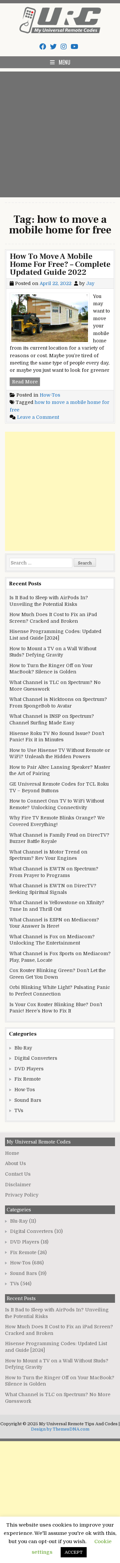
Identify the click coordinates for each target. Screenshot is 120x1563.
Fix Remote (27, 1079)
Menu (64, 62)
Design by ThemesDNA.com (60, 1429)
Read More (26, 382)
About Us (15, 1163)
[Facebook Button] (42, 46)
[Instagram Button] (64, 46)
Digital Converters (35, 1058)
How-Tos (50, 395)
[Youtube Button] (74, 46)
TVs (18, 1110)
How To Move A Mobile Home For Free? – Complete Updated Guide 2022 (60, 264)
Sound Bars (27, 1100)
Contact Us (18, 1174)
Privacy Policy (21, 1194)
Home (12, 1153)
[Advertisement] (60, 134)
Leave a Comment (38, 417)
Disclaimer (18, 1184)
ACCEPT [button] (74, 1552)
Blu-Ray (23, 1047)
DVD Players (29, 1068)
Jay (90, 283)
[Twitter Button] (53, 46)
